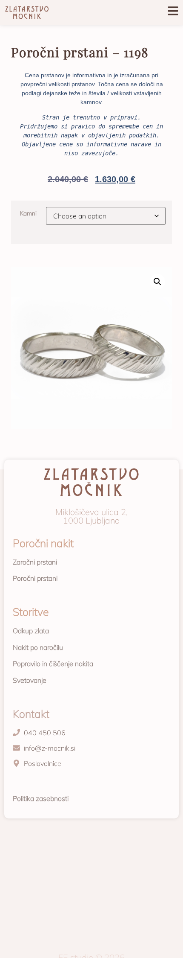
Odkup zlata (31, 630)
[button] (157, 281)
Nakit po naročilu (38, 647)
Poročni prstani (35, 578)
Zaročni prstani (35, 562)
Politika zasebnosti (41, 798)
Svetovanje (29, 680)
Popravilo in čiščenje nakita (53, 663)
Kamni (28, 213)
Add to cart (15, 250)
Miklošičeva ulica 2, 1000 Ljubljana (91, 516)
